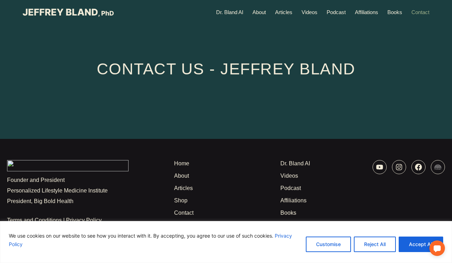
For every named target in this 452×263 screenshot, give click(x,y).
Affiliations (366, 12)
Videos (309, 12)
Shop (181, 200)
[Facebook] (418, 167)
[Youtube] (380, 167)
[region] (226, 242)
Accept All (421, 244)
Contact (420, 12)
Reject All (375, 244)
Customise (328, 244)
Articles (283, 12)
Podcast (336, 12)
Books (394, 12)
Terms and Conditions (34, 220)
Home (181, 163)
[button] (437, 248)
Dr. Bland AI (229, 12)
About (259, 12)
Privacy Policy (84, 220)
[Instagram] (399, 167)
